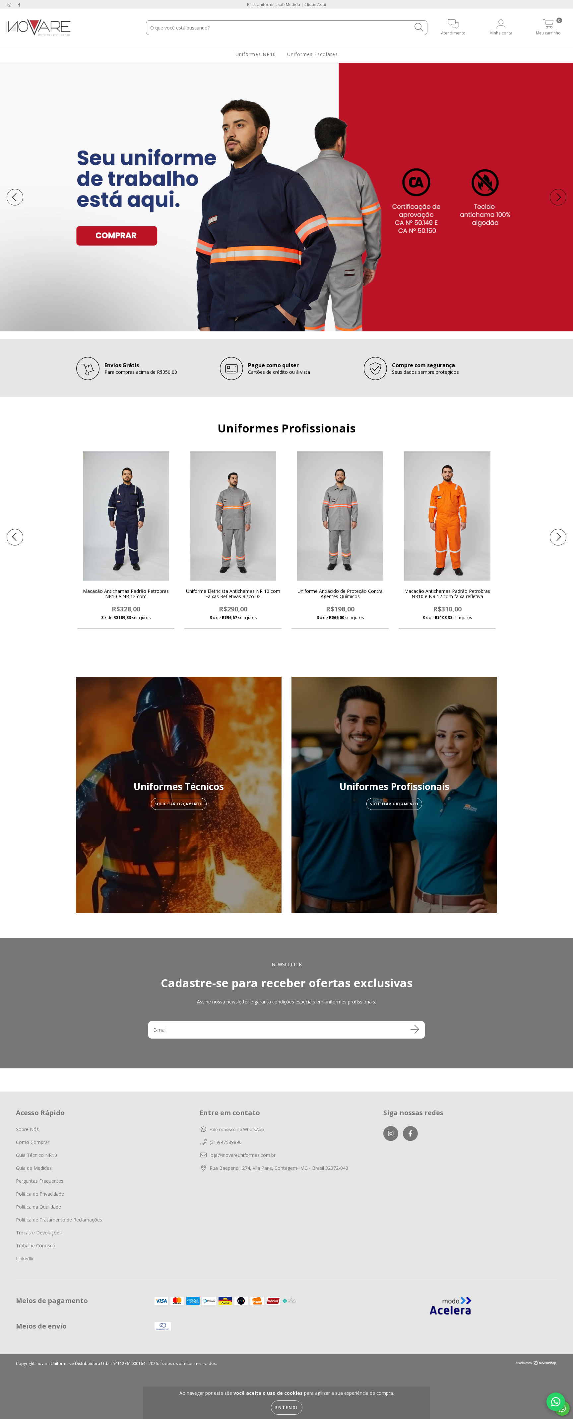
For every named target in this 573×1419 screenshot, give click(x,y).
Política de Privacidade (40, 1194)
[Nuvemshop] (536, 1364)
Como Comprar (32, 1142)
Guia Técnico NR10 (36, 1155)
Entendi (286, 1407)
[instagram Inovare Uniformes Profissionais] (10, 4)
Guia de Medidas (34, 1168)
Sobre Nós (27, 1129)
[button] (555, 1401)
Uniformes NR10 (255, 54)
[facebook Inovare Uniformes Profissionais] (19, 4)
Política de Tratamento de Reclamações (59, 1220)
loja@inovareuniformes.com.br (243, 1155)
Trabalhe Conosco (35, 1245)
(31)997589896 (226, 1142)
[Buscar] (419, 27)
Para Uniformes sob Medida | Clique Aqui (286, 4)
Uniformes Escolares (312, 54)
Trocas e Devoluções (39, 1232)
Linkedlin (25, 1258)
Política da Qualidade (38, 1207)
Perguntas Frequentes (39, 1181)
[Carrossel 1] (286, 197)
